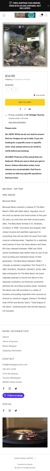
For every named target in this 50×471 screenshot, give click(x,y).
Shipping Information (11, 350)
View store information (17, 122)
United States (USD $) (23, 458)
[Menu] (3, 15)
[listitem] (25, 5)
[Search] (46, 15)
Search (5, 337)
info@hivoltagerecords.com (14, 364)
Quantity (9, 85)
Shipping (8, 79)
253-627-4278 (9, 369)
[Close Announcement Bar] (48, 5)
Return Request (9, 346)
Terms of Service (10, 341)
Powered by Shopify (25, 464)
